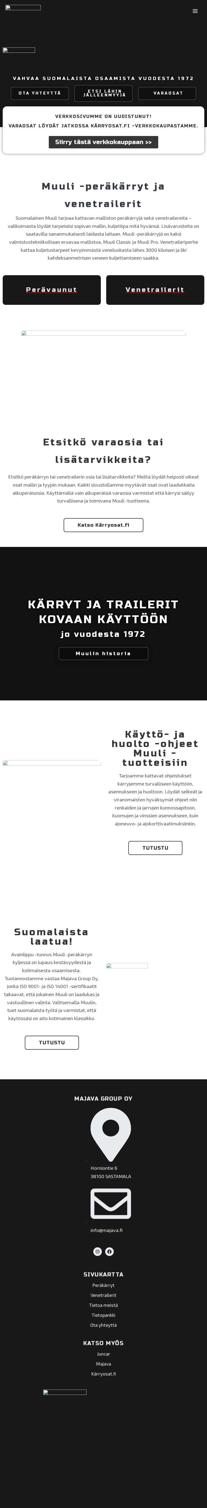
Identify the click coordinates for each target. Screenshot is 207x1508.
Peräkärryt (103, 1285)
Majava (103, 1363)
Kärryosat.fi (103, 1373)
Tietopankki (103, 1315)
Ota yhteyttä (103, 1325)
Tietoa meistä (103, 1305)
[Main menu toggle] (195, 11)
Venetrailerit (103, 1295)
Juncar (103, 1353)
